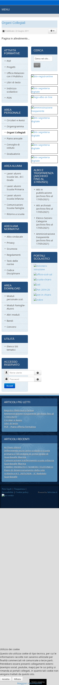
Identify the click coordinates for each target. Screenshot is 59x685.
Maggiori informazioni (29, 683)
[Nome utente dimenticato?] (37, 372)
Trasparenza (19, 489)
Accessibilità (7, 492)
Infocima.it (52, 492)
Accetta (5, 679)
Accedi (9, 385)
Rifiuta (17, 679)
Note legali (7, 489)
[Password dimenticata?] (37, 379)
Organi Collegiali (13, 23)
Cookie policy (22, 492)
